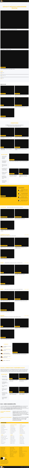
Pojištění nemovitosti (12, 456)
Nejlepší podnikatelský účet (3, 455)
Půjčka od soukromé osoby (22, 455)
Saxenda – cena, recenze (12, 449)
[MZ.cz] (1, 1)
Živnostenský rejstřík (2, 449)
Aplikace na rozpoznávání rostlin (3, 456)
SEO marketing (11, 455)
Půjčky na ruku (20, 449)
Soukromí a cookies (21, 456)
